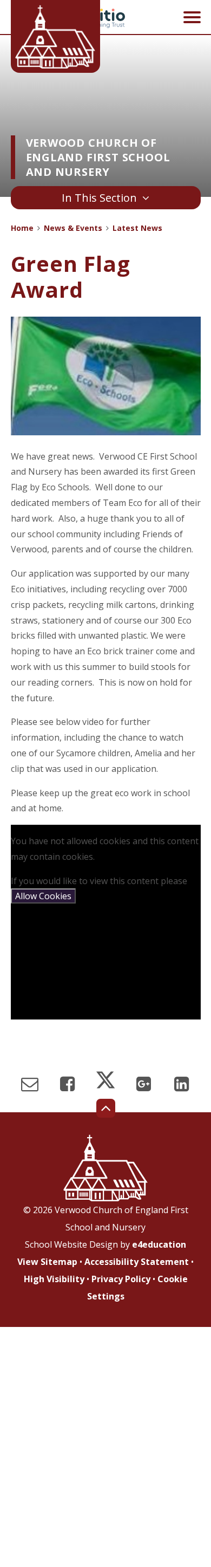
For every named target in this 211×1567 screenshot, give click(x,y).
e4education (159, 1244)
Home (22, 228)
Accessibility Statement (136, 1262)
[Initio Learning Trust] (105, 18)
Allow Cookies (43, 896)
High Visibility (54, 1279)
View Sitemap (47, 1262)
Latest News (137, 228)
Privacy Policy (120, 1279)
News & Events (73, 228)
